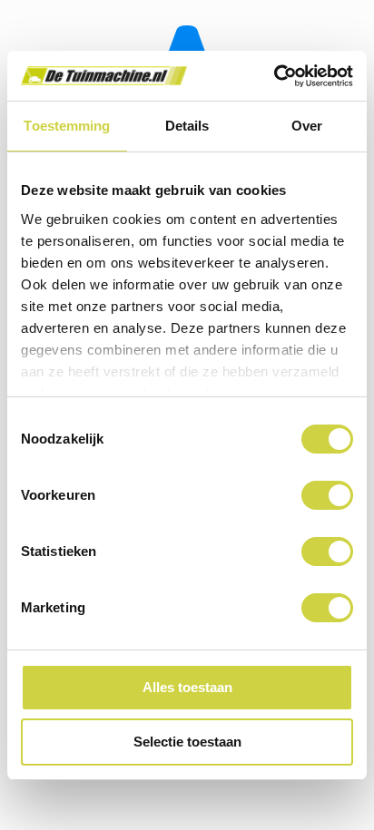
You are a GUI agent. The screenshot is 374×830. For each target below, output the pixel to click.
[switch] (327, 495)
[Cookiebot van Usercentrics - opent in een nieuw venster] (273, 76)
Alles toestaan (187, 687)
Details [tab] (187, 125)
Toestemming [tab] (67, 125)
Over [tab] (306, 125)
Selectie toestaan (187, 741)
